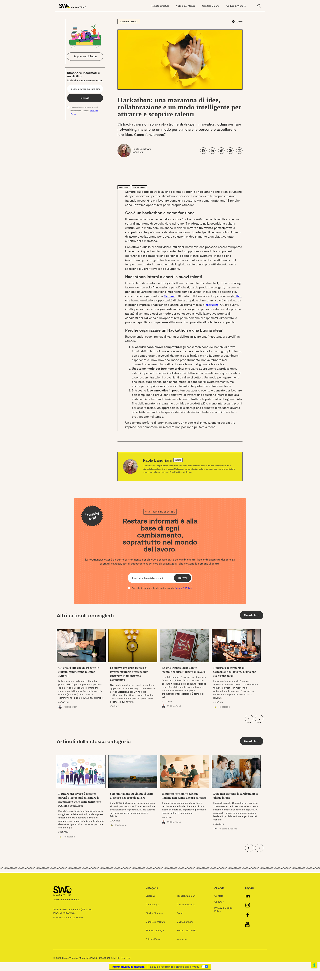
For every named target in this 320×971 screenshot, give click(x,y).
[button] (249, 719)
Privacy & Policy (183, 588)
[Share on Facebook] (203, 151)
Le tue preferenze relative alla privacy (174, 966)
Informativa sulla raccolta (128, 966)
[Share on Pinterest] (230, 151)
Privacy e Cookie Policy (223, 909)
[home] (75, 6)
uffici (237, 296)
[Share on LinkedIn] (212, 151)
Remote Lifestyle (160, 5)
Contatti (218, 895)
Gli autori (219, 901)
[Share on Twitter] (221, 151)
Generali (169, 296)
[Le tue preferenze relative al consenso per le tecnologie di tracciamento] (314, 965)
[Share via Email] (239, 151)
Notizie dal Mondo (186, 5)
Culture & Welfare (236, 5)
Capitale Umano (211, 5)
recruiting (212, 304)
